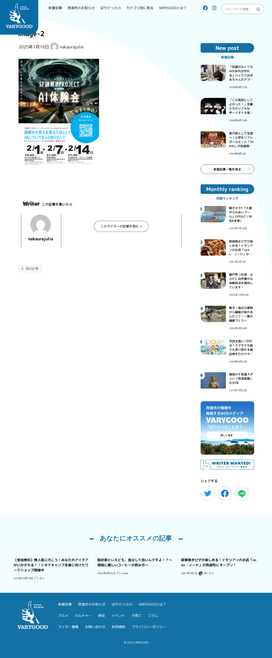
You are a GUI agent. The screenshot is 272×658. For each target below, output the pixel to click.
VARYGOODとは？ (173, 8)
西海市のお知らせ (81, 8)
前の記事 (32, 268)
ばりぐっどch (110, 8)
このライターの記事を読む (120, 226)
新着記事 (55, 8)
